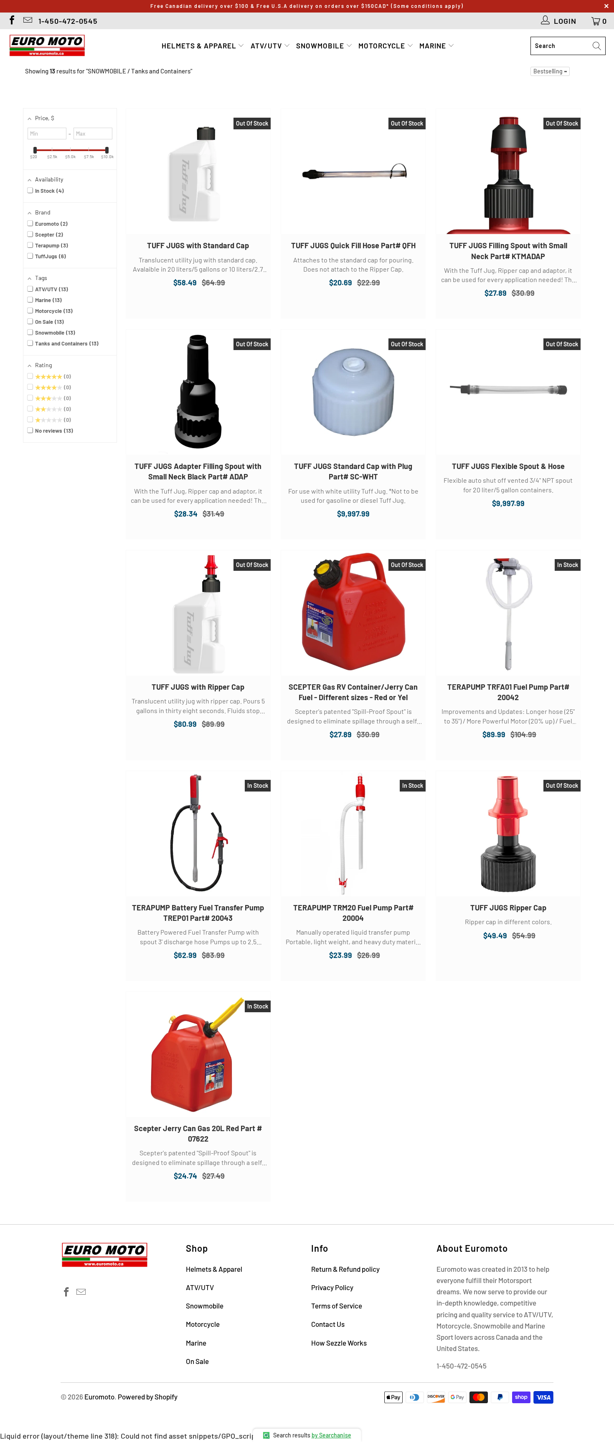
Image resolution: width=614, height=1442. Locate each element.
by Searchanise (331, 1435)
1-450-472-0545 (68, 20)
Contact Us (328, 1324)
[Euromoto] (47, 45)
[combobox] (568, 46)
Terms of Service (336, 1305)
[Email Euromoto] (27, 20)
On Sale (197, 1361)
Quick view (198, 179)
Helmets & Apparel (200, 45)
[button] (550, 71)
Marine (433, 45)
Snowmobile (321, 45)
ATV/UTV (267, 45)
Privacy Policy (332, 1287)
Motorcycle (382, 45)
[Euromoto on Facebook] (11, 20)
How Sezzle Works (339, 1343)
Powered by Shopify (148, 1396)
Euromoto (99, 1396)
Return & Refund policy (345, 1269)
